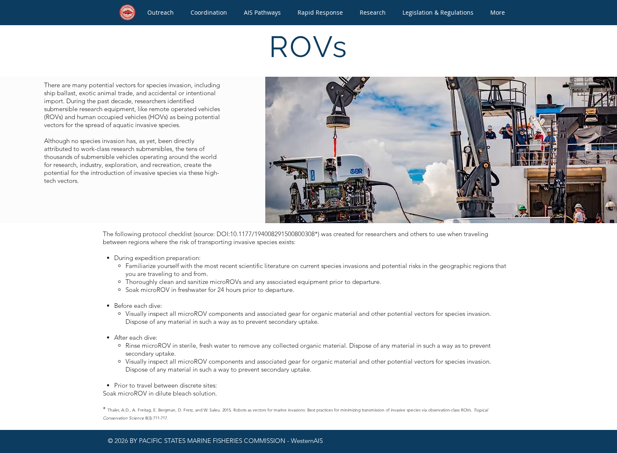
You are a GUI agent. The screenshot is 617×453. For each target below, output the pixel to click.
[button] (160, 12)
